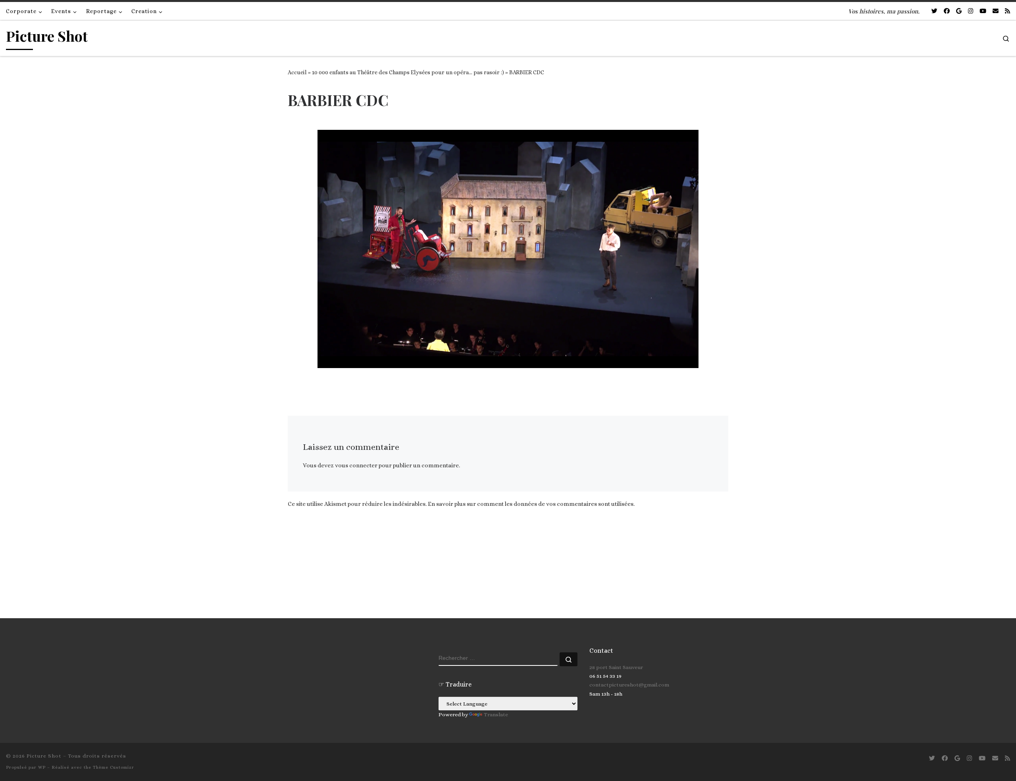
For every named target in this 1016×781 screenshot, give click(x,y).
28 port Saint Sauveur (616, 667)
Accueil (297, 72)
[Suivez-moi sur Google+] (959, 11)
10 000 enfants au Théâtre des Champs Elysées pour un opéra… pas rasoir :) (408, 72)
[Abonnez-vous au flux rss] (1007, 11)
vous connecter (356, 465)
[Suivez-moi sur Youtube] (982, 11)
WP (42, 767)
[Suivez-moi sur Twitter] (934, 11)
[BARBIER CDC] (508, 249)
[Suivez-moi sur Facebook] (947, 11)
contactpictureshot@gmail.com (629, 685)
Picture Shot (44, 756)
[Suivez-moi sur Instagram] (970, 11)
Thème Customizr (113, 767)
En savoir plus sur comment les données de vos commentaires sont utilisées (530, 503)
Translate (496, 714)
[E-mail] (996, 11)
